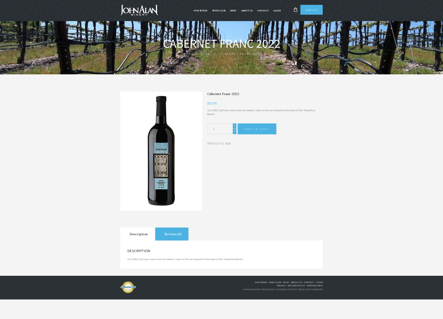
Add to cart (257, 129)
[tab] (137, 234)
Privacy (281, 285)
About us (247, 10)
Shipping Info (315, 285)
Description (139, 234)
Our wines (200, 10)
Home (186, 53)
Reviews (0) (173, 234)
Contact (263, 10)
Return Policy (296, 285)
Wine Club (218, 10)
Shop (233, 10)
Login (277, 10)
